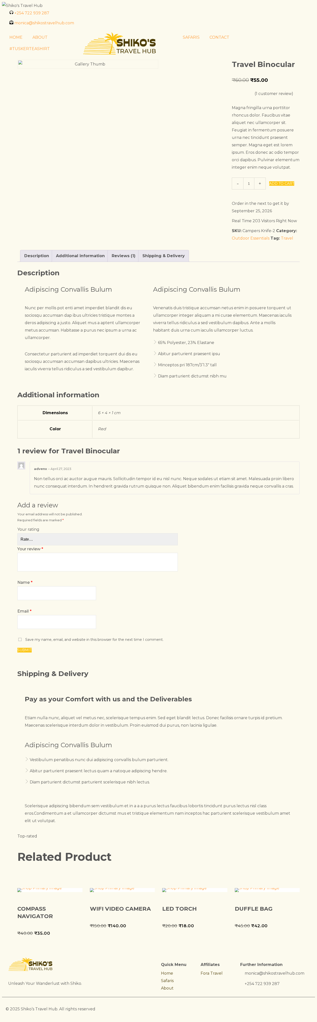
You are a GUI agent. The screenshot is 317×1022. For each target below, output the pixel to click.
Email (24, 611)
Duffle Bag (254, 908)
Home (167, 973)
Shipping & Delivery (163, 255)
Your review (30, 549)
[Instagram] (164, 15)
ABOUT (40, 37)
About (167, 988)
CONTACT (219, 37)
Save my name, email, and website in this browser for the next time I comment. (94, 639)
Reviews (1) (123, 255)
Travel (287, 238)
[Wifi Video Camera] (122, 890)
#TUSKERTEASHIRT (29, 48)
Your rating (28, 529)
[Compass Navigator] (49, 890)
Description (36, 255)
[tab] (36, 256)
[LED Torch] (194, 890)
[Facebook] (178, 15)
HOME (16, 37)
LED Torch (179, 908)
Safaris (167, 980)
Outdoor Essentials (250, 238)
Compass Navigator (35, 912)
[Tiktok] (191, 15)
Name (24, 582)
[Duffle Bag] (267, 890)
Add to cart (281, 183)
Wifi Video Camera (120, 908)
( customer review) (274, 93)
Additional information (80, 255)
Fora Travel (212, 973)
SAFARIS (191, 37)
